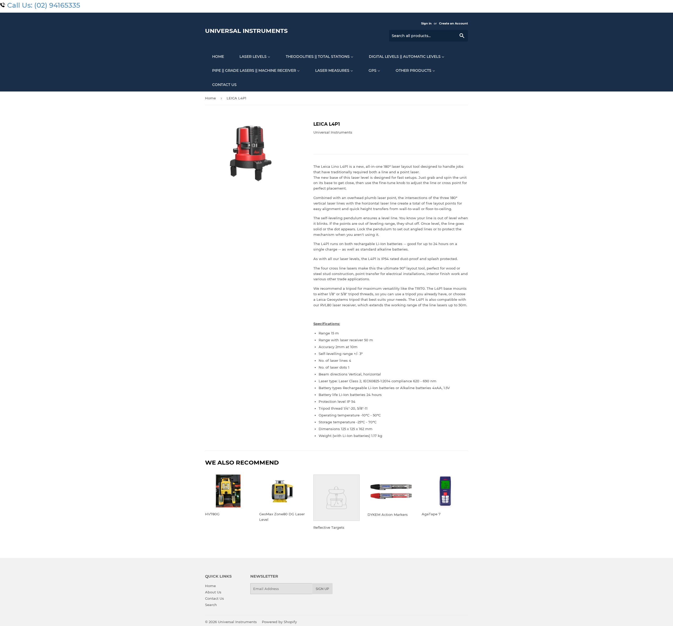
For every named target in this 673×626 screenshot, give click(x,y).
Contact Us (214, 598)
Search (211, 605)
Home (210, 98)
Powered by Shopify (279, 622)
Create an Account (453, 23)
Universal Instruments (246, 30)
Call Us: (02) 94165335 (43, 5)
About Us (213, 592)
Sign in (426, 23)
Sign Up (322, 589)
